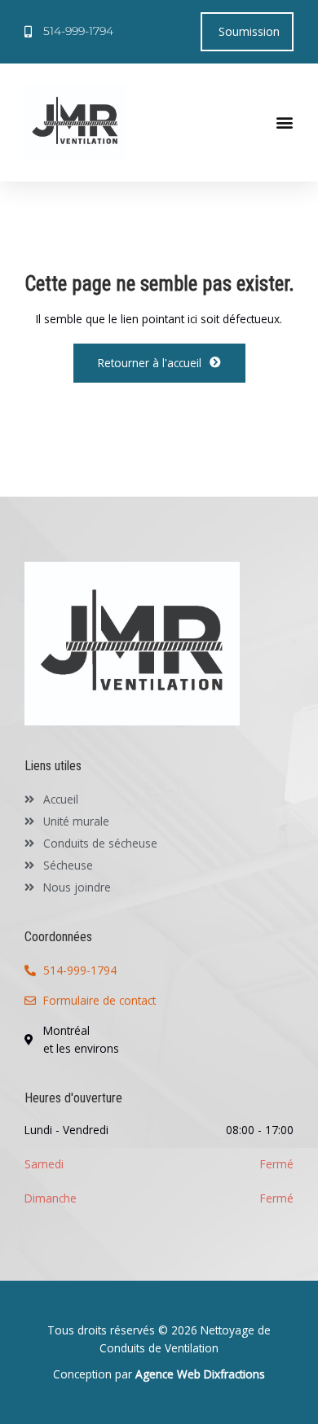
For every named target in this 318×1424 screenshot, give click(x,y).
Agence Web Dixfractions (200, 1374)
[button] (285, 122)
